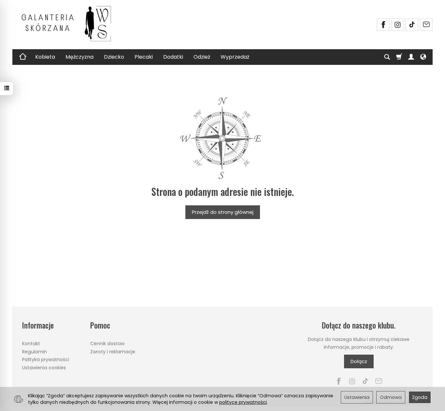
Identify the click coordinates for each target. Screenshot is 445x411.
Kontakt (31, 343)
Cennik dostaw (107, 343)
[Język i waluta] (423, 57)
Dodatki (173, 57)
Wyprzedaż (235, 57)
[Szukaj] (387, 57)
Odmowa (391, 397)
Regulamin (34, 351)
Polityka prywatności (45, 359)
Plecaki (144, 57)
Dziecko (114, 57)
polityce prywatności (243, 402)
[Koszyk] (399, 57)
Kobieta (45, 57)
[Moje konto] (411, 57)
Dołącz (359, 361)
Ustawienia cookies (44, 367)
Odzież (202, 57)
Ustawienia (356, 397)
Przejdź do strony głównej (222, 212)
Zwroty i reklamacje (112, 351)
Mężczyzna (79, 57)
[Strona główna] (69, 24)
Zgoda (419, 397)
